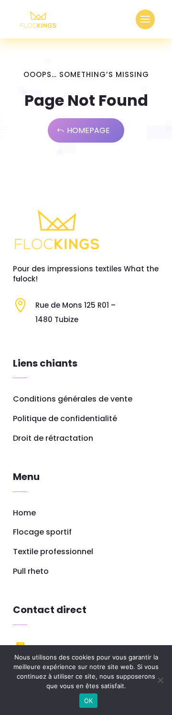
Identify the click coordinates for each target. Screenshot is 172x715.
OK (88, 700)
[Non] (160, 680)
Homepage (88, 130)
